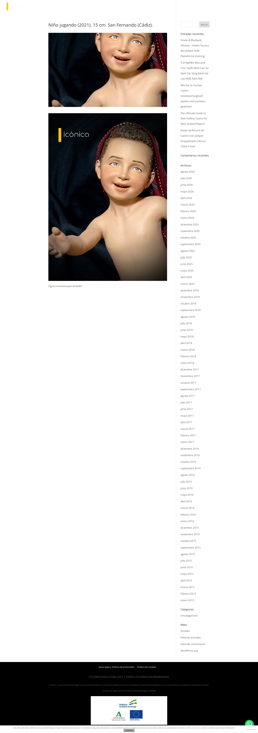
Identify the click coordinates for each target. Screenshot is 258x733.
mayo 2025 (187, 270)
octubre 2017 (188, 382)
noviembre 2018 (190, 297)
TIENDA (177, 7)
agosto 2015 (188, 554)
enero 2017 (187, 442)
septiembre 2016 (191, 468)
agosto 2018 (188, 316)
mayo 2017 (187, 415)
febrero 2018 (188, 356)
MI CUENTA (219, 7)
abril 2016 (186, 501)
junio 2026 (187, 184)
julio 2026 (186, 178)
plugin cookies (252, 729)
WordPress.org (189, 650)
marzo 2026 (188, 204)
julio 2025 (186, 257)
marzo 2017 (188, 428)
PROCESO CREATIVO (159, 7)
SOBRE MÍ (141, 7)
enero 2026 (187, 217)
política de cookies (193, 728)
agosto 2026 (188, 171)
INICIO (129, 7)
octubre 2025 (188, 237)
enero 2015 (187, 600)
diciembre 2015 (190, 527)
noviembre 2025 (190, 231)
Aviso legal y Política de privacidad (116, 667)
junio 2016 (187, 488)
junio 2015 (187, 567)
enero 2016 (187, 521)
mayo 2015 (187, 573)
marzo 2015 (188, 587)
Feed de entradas (191, 637)
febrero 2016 (188, 514)
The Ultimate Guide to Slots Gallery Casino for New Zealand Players (194, 118)
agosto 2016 (188, 475)
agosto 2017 (188, 396)
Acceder (185, 631)
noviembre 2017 (190, 376)
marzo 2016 (188, 508)
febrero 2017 (188, 435)
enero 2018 (187, 363)
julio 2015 (186, 560)
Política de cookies (146, 667)
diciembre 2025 (190, 224)
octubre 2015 (188, 541)
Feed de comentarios (193, 644)
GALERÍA (191, 7)
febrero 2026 (188, 211)
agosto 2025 (188, 251)
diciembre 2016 (190, 448)
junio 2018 (187, 330)
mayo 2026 (187, 191)
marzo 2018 (188, 349)
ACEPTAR (129, 731)
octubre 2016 (188, 461)
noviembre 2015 (190, 534)
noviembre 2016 (190, 455)
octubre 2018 (188, 303)
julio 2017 (186, 402)
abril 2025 (186, 277)
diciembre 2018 (190, 290)
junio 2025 (187, 264)
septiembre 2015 (191, 547)
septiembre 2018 (191, 310)
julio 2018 (186, 323)
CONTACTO (205, 7)
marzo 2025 (188, 284)
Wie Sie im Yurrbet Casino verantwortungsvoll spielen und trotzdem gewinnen (193, 96)
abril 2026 (186, 198)
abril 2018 (186, 343)
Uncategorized (189, 615)
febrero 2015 (188, 593)
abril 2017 (186, 422)
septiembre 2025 (191, 244)
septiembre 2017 (191, 389)
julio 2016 (186, 481)
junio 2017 (187, 409)
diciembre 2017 (190, 369)
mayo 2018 (187, 336)
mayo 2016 (187, 494)
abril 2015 (186, 580)
